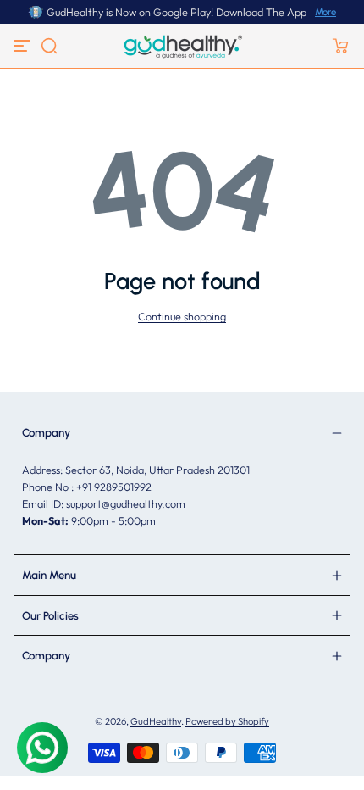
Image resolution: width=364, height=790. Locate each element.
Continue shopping (182, 316)
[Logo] (181, 46)
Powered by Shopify (227, 721)
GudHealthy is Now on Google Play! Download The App (176, 12)
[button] (49, 46)
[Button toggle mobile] (24, 46)
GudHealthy (155, 721)
